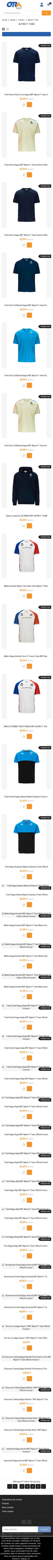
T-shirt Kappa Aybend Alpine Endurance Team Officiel (27, 895)
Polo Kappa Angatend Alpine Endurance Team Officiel (26, 867)
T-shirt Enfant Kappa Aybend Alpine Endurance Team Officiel (28, 797)
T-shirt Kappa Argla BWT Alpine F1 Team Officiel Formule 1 (27, 1106)
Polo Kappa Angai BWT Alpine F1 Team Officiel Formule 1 (26, 1246)
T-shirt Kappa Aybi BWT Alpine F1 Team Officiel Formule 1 (26, 1190)
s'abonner (44, 1529)
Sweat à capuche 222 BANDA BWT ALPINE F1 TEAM (26, 516)
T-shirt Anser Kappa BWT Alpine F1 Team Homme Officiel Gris (28, 165)
